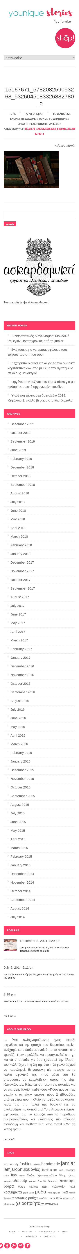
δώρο (21, 1186)
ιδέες (44, 1187)
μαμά (25, 1193)
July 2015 (17, 813)
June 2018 (18, 510)
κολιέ (72, 1186)
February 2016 (21, 753)
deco (11, 1164)
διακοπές (53, 1181)
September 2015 (22, 796)
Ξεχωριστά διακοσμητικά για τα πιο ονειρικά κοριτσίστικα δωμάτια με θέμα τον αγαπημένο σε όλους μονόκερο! (41, 368)
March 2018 (19, 536)
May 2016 (17, 727)
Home (12, 113)
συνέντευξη (69, 1198)
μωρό (31, 1193)
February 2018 (21, 545)
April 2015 (17, 839)
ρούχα (33, 1198)
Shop (64, 1231)
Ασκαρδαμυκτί (40, 302)
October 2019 (20, 433)
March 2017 (19, 640)
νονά (50, 1193)
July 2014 (17, 917)
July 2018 (17, 502)
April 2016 (17, 735)
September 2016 (22, 692)
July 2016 (17, 709)
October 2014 (20, 891)
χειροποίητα (28, 1203)
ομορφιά (56, 1193)
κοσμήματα (13, 1192)
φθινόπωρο (9, 1204)
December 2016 (22, 666)
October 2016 (20, 683)
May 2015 (17, 830)
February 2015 (21, 856)
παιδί (65, 1192)
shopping (70, 1170)
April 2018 (17, 528)
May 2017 (17, 623)
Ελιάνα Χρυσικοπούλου (42, 1175)
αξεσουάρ (20, 1181)
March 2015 (19, 848)
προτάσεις (19, 1198)
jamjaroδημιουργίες (22, 1169)
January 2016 (20, 761)
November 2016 (22, 675)
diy (17, 1164)
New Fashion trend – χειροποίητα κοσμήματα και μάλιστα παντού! (36, 1001)
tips (14, 1175)
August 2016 (19, 701)
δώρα (9, 1186)
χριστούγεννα (49, 1203)
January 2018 (20, 554)
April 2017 (17, 632)
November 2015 (22, 779)
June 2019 (18, 450)
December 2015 (22, 770)
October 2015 (20, 787)
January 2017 (20, 657)
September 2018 (22, 485)
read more (10, 1016)
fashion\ (36, 1164)
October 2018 (20, 476)
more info (9, 1139)
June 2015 (18, 822)
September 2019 (22, 441)
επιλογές (33, 1187)
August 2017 (19, 597)
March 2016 (19, 744)
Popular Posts (47, 1231)
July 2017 (17, 606)
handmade (50, 1164)
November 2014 (22, 882)
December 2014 (22, 874)
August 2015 (19, 804)
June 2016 (18, 718)
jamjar (68, 1163)
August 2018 (19, 493)
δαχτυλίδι (42, 1181)
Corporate (31, 1236)
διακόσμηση (67, 1180)
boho (6, 1164)
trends (22, 1176)
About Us (27, 1231)
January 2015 (20, 865)
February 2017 (21, 649)
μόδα (40, 1192)
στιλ (59, 1198)
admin (70, 145)
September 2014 (22, 900)
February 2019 (21, 459)
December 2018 (22, 467)
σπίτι (52, 1198)
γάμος (32, 1180)
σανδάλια (43, 1198)
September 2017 (22, 588)
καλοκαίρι (58, 1186)
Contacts (49, 1236)
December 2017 (22, 562)
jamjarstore (49, 1169)
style (6, 1175)
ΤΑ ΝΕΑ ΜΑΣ (33, 114)
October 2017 (20, 580)
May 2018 (17, 519)
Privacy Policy (43, 1226)
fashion (26, 1163)
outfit (61, 1170)
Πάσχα (62, 1175)
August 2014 (19, 908)
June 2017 (18, 614)
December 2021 (22, 424)
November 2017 (22, 571)
